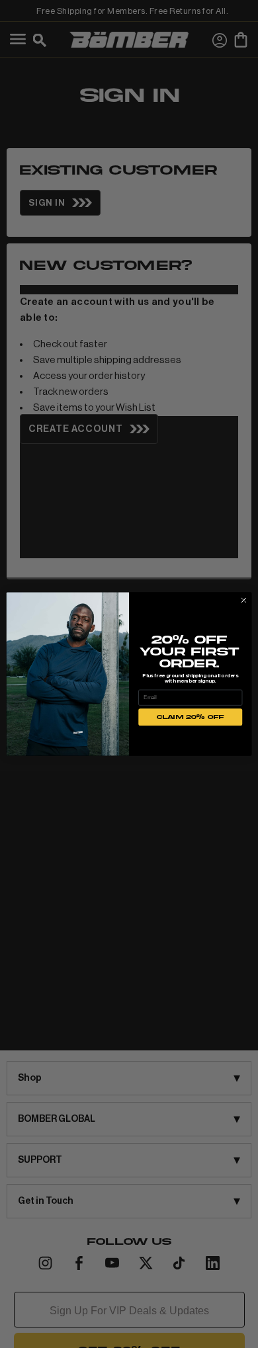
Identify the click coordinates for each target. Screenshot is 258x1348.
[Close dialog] (243, 600)
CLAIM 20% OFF (190, 717)
